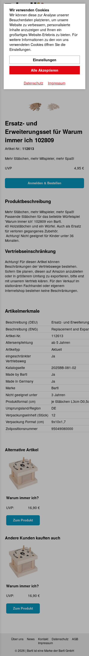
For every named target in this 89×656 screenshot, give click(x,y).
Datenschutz (33, 83)
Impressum (57, 83)
